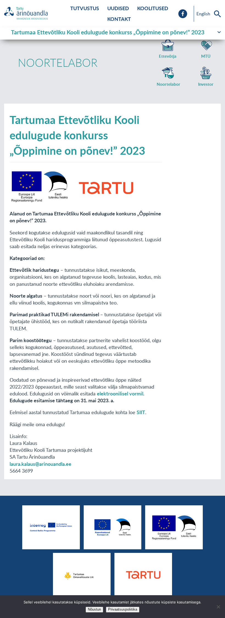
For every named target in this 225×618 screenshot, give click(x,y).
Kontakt (119, 19)
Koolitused (152, 8)
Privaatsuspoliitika (122, 609)
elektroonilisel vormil (120, 393)
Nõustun (94, 609)
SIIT (141, 412)
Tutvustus (84, 8)
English (203, 13)
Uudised (118, 8)
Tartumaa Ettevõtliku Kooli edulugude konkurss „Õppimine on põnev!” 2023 (107, 32)
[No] (218, 606)
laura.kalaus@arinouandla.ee (40, 463)
